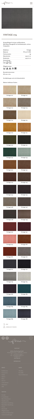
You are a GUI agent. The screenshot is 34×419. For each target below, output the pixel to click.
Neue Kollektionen (23, 374)
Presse (3, 407)
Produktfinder (5, 397)
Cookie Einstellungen (7, 414)
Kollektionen (5, 370)
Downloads (4, 408)
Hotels (3, 374)
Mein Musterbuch (6, 399)
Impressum (17, 361)
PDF (7, 324)
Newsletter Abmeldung (7, 405)
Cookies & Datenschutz (7, 412)
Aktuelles (21, 370)
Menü (3, 367)
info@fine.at (17, 357)
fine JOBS (21, 372)
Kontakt (17, 348)
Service (3, 380)
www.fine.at (17, 358)
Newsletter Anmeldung (7, 403)
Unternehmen (5, 382)
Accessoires (5, 372)
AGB (3, 386)
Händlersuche (5, 401)
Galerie (3, 376)
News (3, 378)
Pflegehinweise (5, 410)
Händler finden (11, 327)
